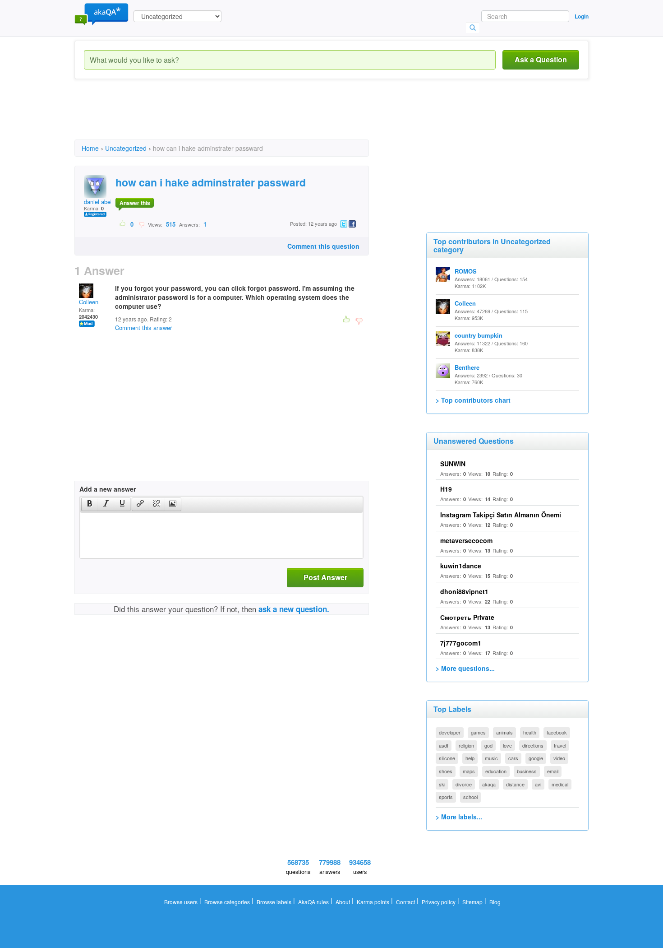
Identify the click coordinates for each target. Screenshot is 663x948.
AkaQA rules (313, 902)
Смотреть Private (467, 617)
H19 (446, 488)
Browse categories (227, 902)
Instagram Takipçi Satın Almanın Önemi (500, 514)
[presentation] (90, 504)
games (478, 732)
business (527, 771)
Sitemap (472, 902)
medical (560, 784)
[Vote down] (141, 224)
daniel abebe (100, 201)
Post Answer (325, 577)
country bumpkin (478, 335)
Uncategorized (126, 148)
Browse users (181, 902)
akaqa (489, 784)
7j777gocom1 (460, 642)
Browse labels (274, 902)
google (536, 758)
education (495, 771)
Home (90, 148)
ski (442, 784)
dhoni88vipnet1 (464, 591)
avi (538, 784)
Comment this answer (143, 327)
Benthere (467, 367)
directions (532, 745)
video (559, 758)
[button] (89, 504)
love (507, 745)
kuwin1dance (460, 565)
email (552, 771)
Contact (405, 902)
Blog (495, 902)
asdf (443, 745)
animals (504, 732)
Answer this (135, 203)
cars (513, 758)
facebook (557, 732)
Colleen (88, 301)
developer (449, 732)
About (343, 902)
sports (446, 796)
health (529, 732)
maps (469, 771)
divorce (464, 784)
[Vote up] (123, 224)
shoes (445, 771)
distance (515, 784)
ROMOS (466, 271)
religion (466, 745)
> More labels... (459, 816)
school (470, 796)
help (469, 758)
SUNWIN (452, 463)
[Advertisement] (238, 117)
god (488, 745)
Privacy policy (439, 902)
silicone (447, 758)
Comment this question (323, 246)
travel (560, 745)
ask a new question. (293, 609)
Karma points (373, 902)
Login (582, 16)
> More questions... (465, 668)
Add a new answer (107, 488)
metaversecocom (466, 540)
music (491, 758)
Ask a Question (541, 59)
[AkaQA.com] (101, 13)
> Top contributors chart (473, 399)
